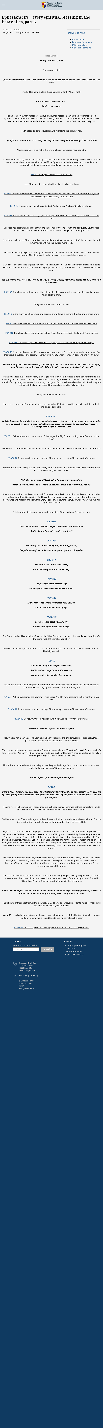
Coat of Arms (69, 948)
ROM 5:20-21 (52, 416)
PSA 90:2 (8, 193)
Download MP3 (76, 32)
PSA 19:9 (51, 540)
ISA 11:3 (51, 660)
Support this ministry (73, 954)
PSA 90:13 (18, 718)
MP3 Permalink (79, 45)
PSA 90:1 (35, 174)
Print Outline (78, 39)
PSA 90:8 (9, 333)
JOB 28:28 (51, 521)
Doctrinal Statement (73, 951)
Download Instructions (83, 42)
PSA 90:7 (10, 323)
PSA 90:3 (14, 206)
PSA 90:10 (7, 352)
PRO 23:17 (51, 617)
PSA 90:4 (8, 215)
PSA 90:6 (8, 314)
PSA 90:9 (13, 342)
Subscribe (47, 949)
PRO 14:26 (51, 598)
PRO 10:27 (51, 579)
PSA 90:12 (12, 458)
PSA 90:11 (8, 436)
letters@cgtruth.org (28, 975)
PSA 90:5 (8, 292)
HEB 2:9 (51, 787)
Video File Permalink (81, 47)
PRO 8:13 (51, 559)
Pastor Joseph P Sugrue (74, 945)
